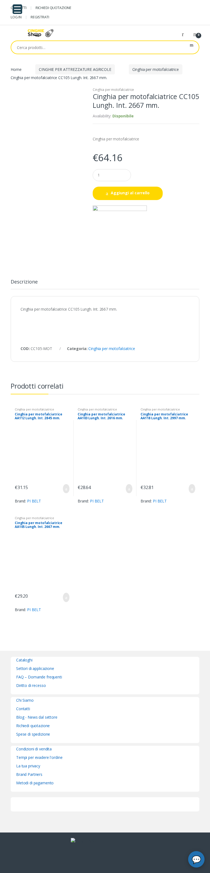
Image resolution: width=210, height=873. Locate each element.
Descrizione (24, 282)
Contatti (23, 708)
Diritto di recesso (31, 685)
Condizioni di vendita (34, 748)
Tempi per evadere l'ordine (39, 757)
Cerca (191, 47)
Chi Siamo (25, 700)
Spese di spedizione (33, 734)
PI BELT (34, 501)
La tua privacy (28, 765)
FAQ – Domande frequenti (39, 677)
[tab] (24, 284)
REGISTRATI (40, 17)
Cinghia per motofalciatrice (155, 69)
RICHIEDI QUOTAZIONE (53, 7)
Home (16, 69)
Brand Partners (29, 774)
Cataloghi (24, 660)
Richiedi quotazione (33, 725)
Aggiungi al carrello (130, 192)
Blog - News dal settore (36, 717)
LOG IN (16, 17)
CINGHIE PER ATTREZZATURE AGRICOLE (75, 69)
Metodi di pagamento (35, 782)
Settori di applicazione (35, 668)
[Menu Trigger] (17, 9)
